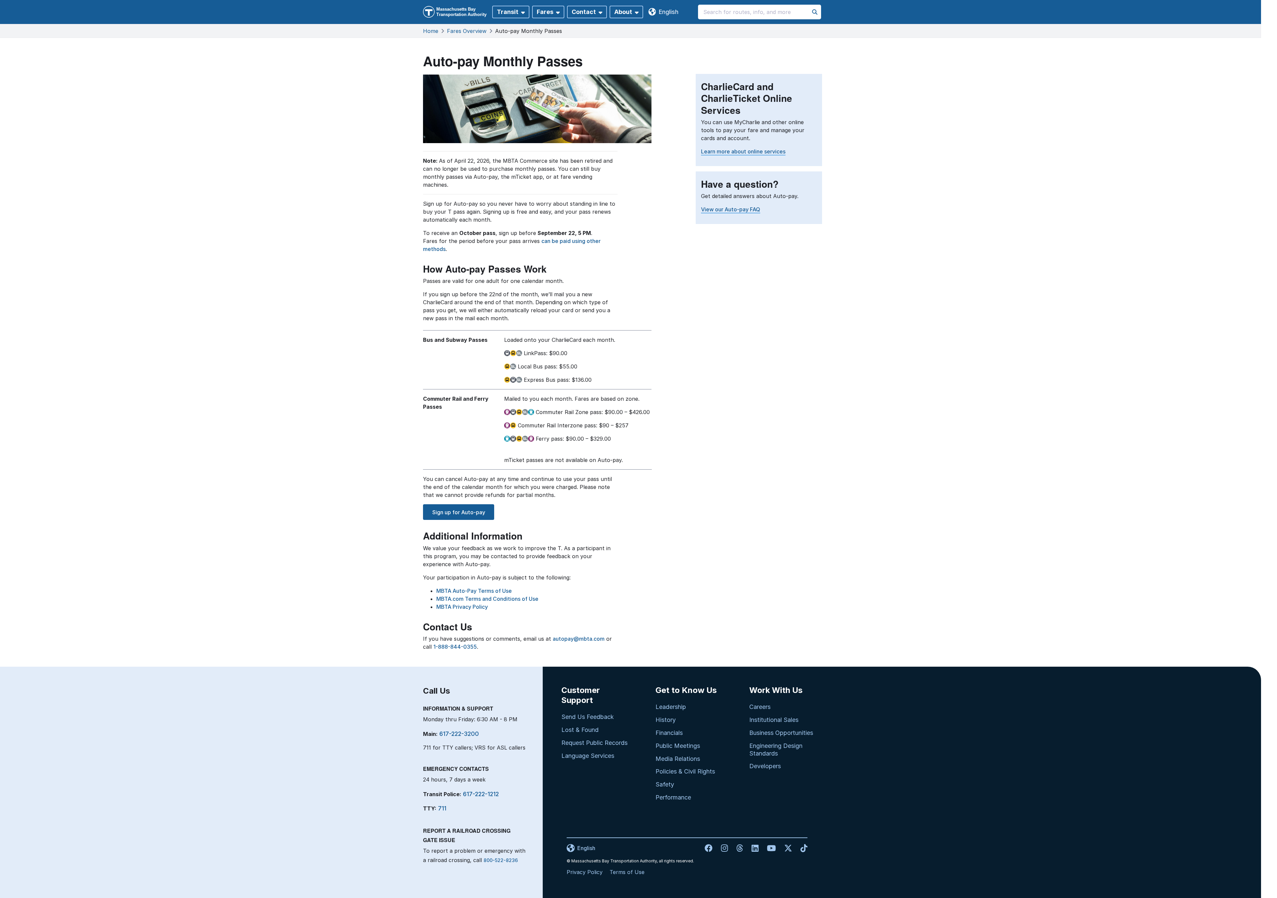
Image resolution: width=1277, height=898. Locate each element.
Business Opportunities (781, 732)
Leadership (670, 706)
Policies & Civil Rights (685, 771)
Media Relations (677, 758)
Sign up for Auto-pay (458, 512)
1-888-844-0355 (455, 646)
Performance (673, 797)
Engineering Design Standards (775, 749)
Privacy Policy (585, 872)
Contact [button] (584, 11)
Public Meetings (677, 745)
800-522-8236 (501, 860)
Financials (669, 732)
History (665, 719)
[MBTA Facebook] (709, 848)
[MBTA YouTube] (769, 848)
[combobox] (759, 12)
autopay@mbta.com (579, 638)
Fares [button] (545, 11)
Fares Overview (467, 31)
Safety (664, 784)
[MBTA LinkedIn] (752, 848)
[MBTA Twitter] (786, 848)
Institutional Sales (773, 719)
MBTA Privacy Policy (462, 606)
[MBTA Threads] (737, 848)
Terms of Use (627, 872)
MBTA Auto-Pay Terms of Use (474, 590)
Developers (765, 766)
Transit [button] (507, 11)
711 (442, 808)
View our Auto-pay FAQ (730, 209)
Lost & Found (580, 729)
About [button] (623, 11)
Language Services (587, 755)
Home (430, 31)
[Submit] (814, 12)
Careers (760, 706)
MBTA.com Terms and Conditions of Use (487, 598)
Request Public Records (594, 742)
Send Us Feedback (587, 716)
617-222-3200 (459, 733)
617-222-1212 (481, 793)
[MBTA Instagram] (722, 848)
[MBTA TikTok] (800, 848)
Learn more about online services (743, 151)
